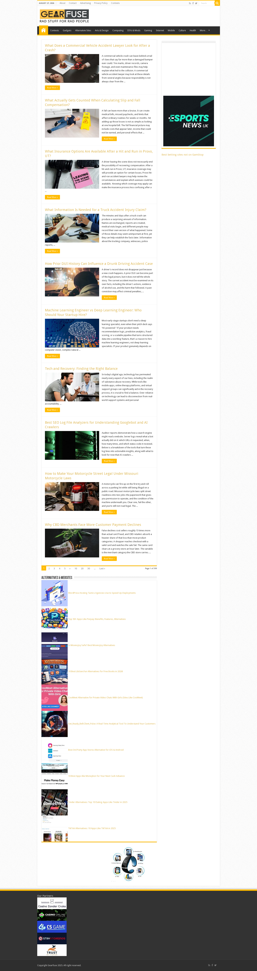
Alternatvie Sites (83, 30)
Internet (160, 30)
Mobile (171, 30)
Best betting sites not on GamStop (183, 154)
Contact (73, 3)
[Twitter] (196, 3)
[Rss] (190, 3)
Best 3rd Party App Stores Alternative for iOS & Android (96, 750)
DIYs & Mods (133, 30)
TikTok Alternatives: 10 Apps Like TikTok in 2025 (92, 828)
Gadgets (67, 30)
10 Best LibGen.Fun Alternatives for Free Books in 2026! (95, 671)
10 (75, 568)
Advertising (85, 3)
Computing (118, 30)
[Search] (217, 3)
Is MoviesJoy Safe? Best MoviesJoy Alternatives (91, 645)
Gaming (148, 30)
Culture (182, 30)
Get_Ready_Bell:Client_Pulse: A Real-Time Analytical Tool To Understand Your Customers (111, 723)
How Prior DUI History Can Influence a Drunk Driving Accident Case (99, 264)
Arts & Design (102, 30)
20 (82, 568)
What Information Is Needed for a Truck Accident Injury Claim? (95, 210)
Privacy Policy (101, 3)
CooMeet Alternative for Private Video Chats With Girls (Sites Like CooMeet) (105, 697)
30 (88, 568)
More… (204, 30)
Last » (102, 568)
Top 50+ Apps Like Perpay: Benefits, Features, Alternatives (97, 619)
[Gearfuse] (64, 15)
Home (43, 30)
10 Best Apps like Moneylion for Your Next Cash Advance (96, 776)
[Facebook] (193, 3)
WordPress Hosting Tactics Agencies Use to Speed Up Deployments (102, 593)
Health (193, 30)
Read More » (52, 87)
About (62, 3)
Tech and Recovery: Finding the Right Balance (81, 369)
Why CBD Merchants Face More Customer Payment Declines (93, 525)
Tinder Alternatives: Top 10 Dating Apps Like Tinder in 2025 (97, 802)
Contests (115, 3)
